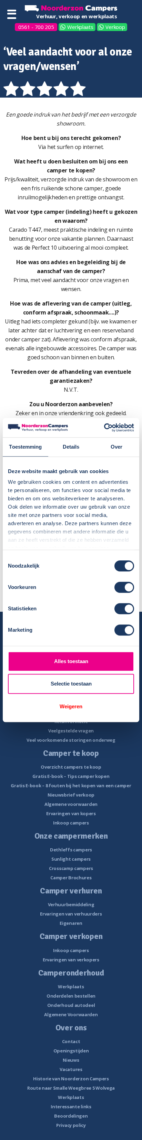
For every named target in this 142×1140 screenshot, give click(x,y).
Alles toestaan (71, 661)
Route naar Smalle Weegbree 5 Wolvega (71, 1088)
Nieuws (71, 1060)
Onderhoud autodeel (71, 1005)
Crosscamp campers (71, 868)
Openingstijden (71, 1051)
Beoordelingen (71, 1116)
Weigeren (71, 706)
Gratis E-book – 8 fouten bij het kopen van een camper (71, 785)
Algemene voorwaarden (71, 804)
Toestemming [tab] (25, 447)
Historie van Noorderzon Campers (71, 1079)
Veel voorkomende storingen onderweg (71, 740)
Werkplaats (80, 26)
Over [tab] (116, 447)
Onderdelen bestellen (71, 996)
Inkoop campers (71, 823)
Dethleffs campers (71, 850)
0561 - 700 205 (36, 26)
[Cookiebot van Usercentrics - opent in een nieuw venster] (104, 427)
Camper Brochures (70, 877)
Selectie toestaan (71, 684)
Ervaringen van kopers (71, 813)
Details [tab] (71, 447)
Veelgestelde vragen (71, 731)
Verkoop (115, 26)
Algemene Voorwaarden (71, 1014)
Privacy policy (71, 1125)
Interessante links (71, 1106)
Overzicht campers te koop (71, 767)
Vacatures (71, 1069)
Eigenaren (71, 923)
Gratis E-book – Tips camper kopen (70, 776)
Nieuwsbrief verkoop (71, 795)
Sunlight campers (71, 859)
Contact (71, 1041)
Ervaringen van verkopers (71, 960)
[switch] (124, 587)
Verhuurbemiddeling (71, 904)
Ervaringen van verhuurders (71, 914)
